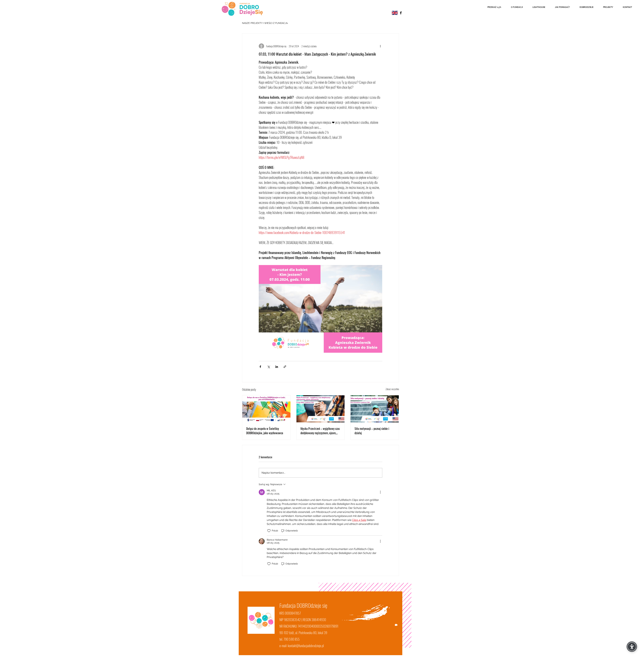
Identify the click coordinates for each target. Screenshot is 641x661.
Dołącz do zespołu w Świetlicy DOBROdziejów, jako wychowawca (264, 430)
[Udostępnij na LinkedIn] (276, 366)
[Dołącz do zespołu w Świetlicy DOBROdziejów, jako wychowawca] (266, 408)
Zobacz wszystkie (392, 389)
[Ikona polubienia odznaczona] (269, 531)
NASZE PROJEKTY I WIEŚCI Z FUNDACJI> (265, 23)
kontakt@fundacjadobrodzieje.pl (306, 645)
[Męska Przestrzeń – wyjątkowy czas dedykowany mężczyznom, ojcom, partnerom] (320, 408)
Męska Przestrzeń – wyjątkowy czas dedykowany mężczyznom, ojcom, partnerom (320, 430)
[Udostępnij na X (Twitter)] (268, 366)
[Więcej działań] (380, 46)
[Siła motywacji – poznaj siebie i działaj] (375, 408)
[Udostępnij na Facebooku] (260, 366)
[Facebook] (401, 13)
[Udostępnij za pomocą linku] (284, 366)
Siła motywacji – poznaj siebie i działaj (372, 430)
